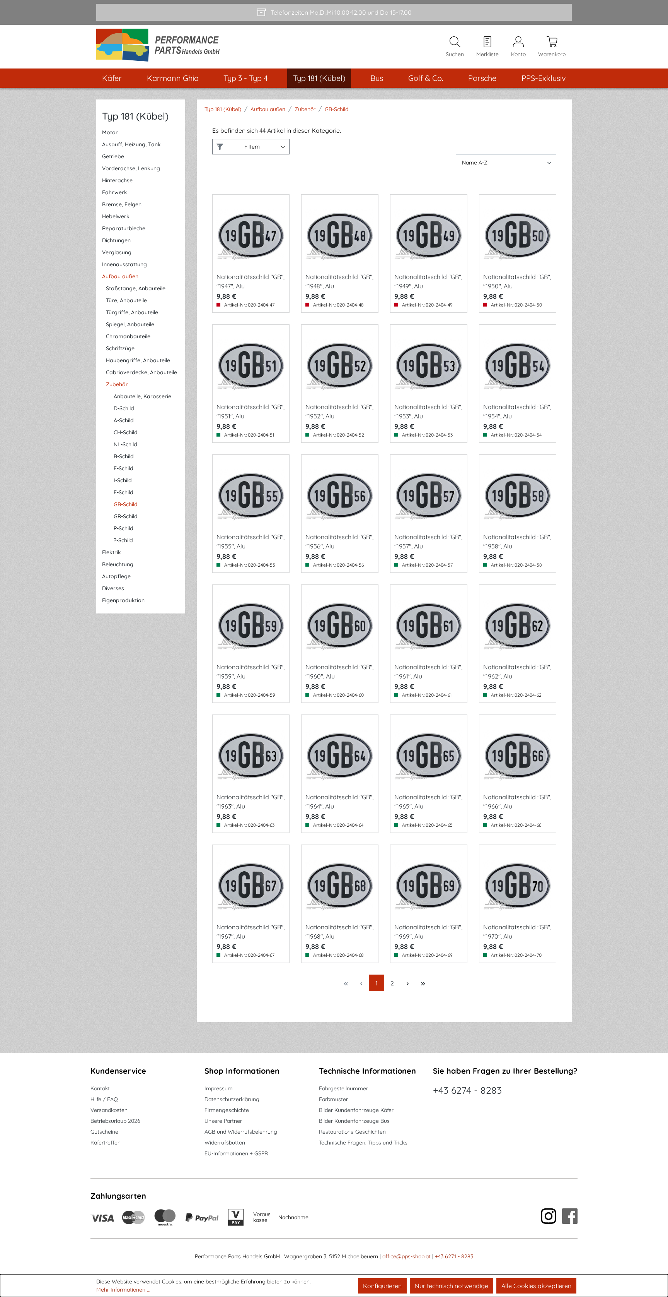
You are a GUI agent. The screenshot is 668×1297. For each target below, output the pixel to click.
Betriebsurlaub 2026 (115, 1120)
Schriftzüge (120, 348)
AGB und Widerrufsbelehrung (240, 1131)
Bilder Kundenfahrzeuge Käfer (356, 1110)
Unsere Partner (223, 1120)
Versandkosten (109, 1110)
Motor (110, 132)
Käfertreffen (105, 1142)
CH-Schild (126, 432)
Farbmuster (333, 1099)
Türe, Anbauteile (126, 300)
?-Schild (123, 540)
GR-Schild (126, 516)
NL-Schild (125, 444)
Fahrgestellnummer (343, 1088)
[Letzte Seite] (423, 983)
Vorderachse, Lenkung (131, 168)
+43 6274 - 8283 (467, 1090)
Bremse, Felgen (121, 204)
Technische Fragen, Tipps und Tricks (363, 1142)
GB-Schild (126, 504)
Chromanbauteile (128, 336)
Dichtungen (116, 240)
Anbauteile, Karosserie (142, 396)
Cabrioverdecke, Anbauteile (141, 372)
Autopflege (116, 576)
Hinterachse (117, 180)
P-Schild (123, 528)
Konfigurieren (382, 1286)
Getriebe (113, 156)
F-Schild (123, 468)
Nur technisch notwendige (451, 1286)
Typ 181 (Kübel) (135, 116)
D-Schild (124, 408)
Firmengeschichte (226, 1110)
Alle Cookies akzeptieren (536, 1286)
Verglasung (116, 252)
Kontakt (100, 1088)
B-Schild (124, 456)
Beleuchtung (117, 564)
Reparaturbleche (123, 228)
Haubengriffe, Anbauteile (138, 360)
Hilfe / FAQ (104, 1099)
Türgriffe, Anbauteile (132, 312)
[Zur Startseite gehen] (160, 47)
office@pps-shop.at (406, 1256)
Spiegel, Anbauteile (130, 324)
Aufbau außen (120, 276)
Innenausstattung (124, 264)
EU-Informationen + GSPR (236, 1153)
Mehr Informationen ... (123, 1289)
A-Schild (124, 420)
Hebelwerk (116, 216)
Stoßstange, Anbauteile (135, 288)
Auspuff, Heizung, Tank (131, 144)
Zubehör (117, 384)
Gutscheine (104, 1131)
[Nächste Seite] (407, 983)
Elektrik (111, 552)
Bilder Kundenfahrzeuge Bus (354, 1120)
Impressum (218, 1088)
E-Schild (123, 492)
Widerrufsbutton (224, 1142)
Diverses (113, 588)
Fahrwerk (114, 192)
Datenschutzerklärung (231, 1099)
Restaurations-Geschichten (352, 1131)
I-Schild (123, 480)
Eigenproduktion (123, 600)
